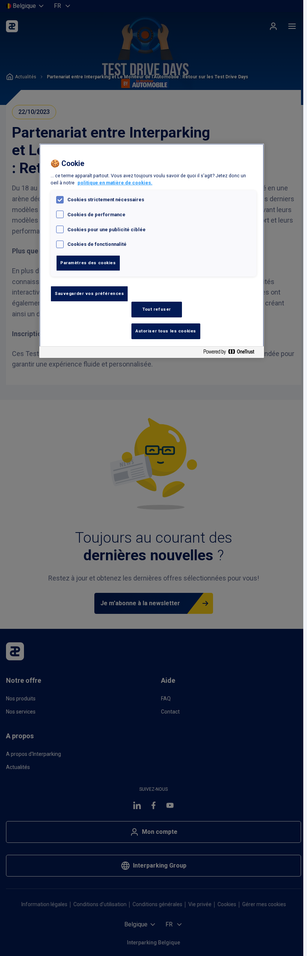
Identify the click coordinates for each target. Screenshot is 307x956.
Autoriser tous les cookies (166, 331)
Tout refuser (156, 309)
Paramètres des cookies (88, 262)
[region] (151, 251)
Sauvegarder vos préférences (89, 293)
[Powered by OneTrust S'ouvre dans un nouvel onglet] (231, 353)
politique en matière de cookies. (114, 183)
